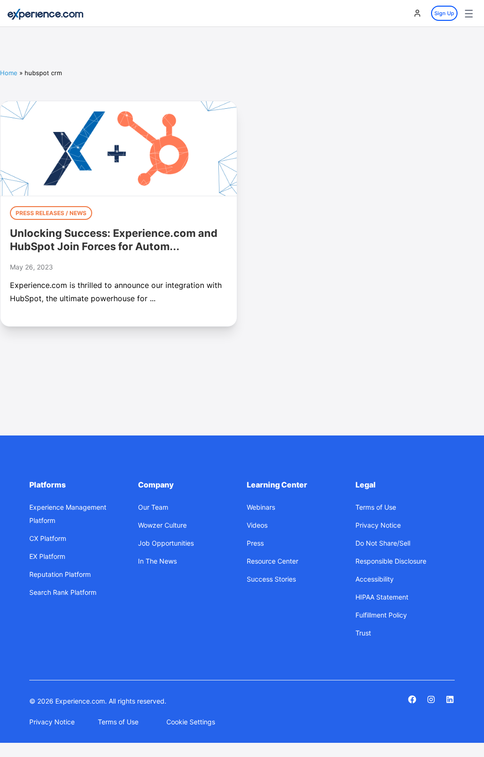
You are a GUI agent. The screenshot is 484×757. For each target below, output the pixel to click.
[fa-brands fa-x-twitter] (431, 699)
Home (8, 73)
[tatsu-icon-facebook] (412, 699)
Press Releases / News (51, 213)
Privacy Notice (52, 722)
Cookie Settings (190, 722)
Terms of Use (118, 722)
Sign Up (444, 13)
